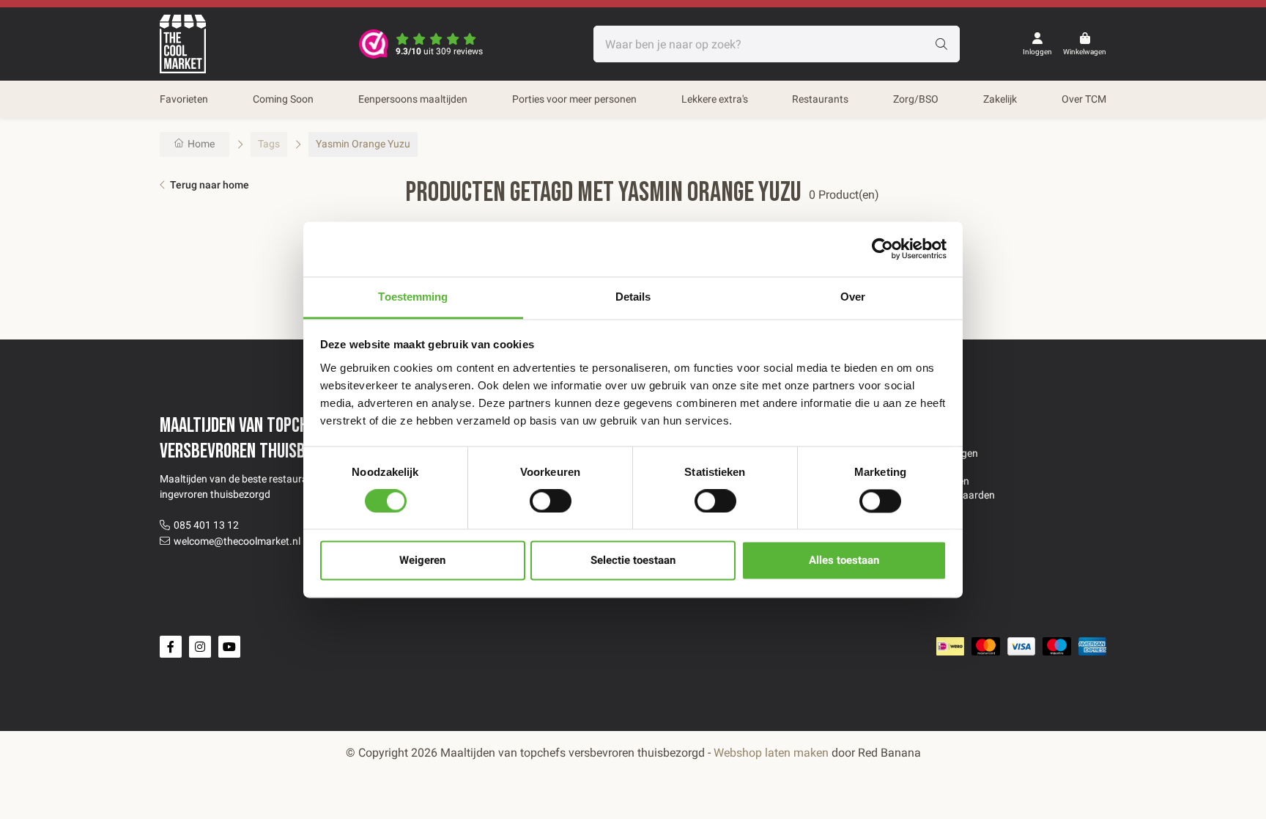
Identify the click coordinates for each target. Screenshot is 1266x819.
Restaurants (820, 99)
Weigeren (422, 561)
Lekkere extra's (714, 99)
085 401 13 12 (206, 525)
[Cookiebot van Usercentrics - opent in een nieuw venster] (882, 249)
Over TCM (1084, 99)
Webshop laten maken (771, 753)
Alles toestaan (844, 561)
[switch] (550, 501)
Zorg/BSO (916, 99)
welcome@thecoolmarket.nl (237, 541)
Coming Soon (283, 99)
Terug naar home (209, 185)
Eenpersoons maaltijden (412, 99)
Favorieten (184, 99)
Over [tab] (852, 296)
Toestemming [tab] (413, 296)
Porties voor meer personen (574, 99)
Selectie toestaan (633, 561)
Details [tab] (633, 296)
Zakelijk (1000, 99)
